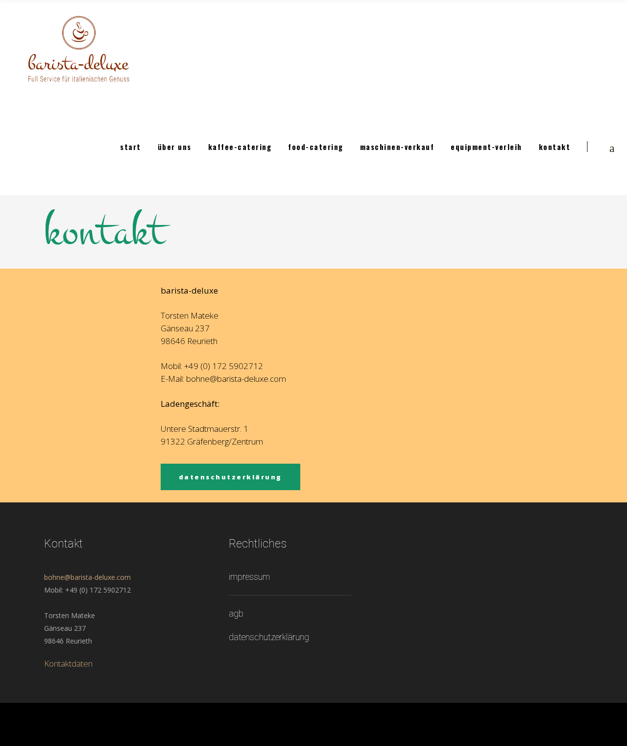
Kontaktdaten (68, 663)
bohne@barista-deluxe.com (87, 577)
